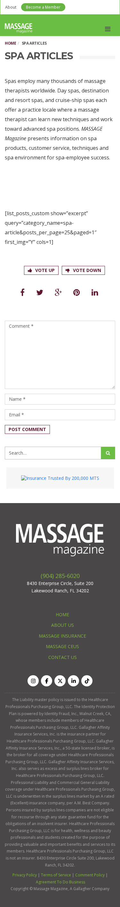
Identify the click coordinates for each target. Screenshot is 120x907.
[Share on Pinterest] (76, 292)
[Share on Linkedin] (94, 292)
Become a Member (43, 7)
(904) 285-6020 (60, 576)
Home (10, 43)
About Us (62, 625)
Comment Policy (90, 875)
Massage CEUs (62, 646)
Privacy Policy (24, 875)
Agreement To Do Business (60, 882)
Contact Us (62, 657)
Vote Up (45, 270)
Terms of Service (56, 875)
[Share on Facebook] (22, 292)
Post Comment (27, 429)
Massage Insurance (62, 636)
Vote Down (87, 270)
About (10, 7)
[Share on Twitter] (39, 292)
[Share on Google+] (58, 292)
